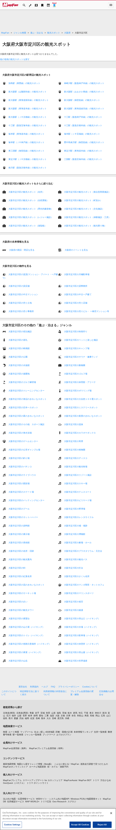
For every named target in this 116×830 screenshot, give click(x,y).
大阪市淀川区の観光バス (75, 559)
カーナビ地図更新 (37, 766)
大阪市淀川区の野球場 (74, 508)
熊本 (43, 718)
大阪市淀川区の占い (17, 601)
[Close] (111, 813)
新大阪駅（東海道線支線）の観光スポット (84, 108)
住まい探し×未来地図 (44, 732)
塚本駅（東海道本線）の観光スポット (26, 134)
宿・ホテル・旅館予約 (57, 766)
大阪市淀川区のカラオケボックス (80, 432)
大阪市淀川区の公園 (17, 356)
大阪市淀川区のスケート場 (21, 492)
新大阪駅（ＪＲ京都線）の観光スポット (27, 117)
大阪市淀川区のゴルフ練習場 (22, 382)
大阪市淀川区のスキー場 (75, 483)
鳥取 (87, 715)
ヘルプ (45, 686)
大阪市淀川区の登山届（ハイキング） (82, 652)
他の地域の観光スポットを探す (15, 59)
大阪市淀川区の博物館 (74, 534)
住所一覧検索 (100, 732)
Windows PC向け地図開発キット (86, 799)
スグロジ (72, 801)
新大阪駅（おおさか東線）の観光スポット (84, 91)
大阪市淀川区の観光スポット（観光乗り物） (85, 225)
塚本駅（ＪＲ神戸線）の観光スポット (26, 142)
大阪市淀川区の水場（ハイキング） (81, 627)
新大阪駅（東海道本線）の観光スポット (27, 108)
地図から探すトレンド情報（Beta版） (35, 764)
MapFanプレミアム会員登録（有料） (47, 748)
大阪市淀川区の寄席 (73, 441)
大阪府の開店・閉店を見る (21, 250)
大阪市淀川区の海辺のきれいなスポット (27, 399)
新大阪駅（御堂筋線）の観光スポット (82, 100)
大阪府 (67, 33)
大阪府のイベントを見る (76, 250)
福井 (14, 715)
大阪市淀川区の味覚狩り (75, 331)
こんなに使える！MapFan (66, 764)
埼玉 (81, 713)
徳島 (5, 718)
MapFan (5, 33)
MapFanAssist (70, 780)
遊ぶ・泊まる (36, 33)
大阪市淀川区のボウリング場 (78, 390)
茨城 (64, 713)
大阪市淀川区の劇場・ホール (78, 542)
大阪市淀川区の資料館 (19, 525)
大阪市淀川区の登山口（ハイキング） (82, 618)
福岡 (27, 718)
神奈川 (98, 713)
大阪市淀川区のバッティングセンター (26, 500)
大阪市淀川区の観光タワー (21, 610)
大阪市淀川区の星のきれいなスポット (26, 416)
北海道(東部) (9, 713)
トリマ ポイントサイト (37, 783)
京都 (63, 715)
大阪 (57, 715)
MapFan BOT (85, 780)
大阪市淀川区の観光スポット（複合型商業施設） (87, 192)
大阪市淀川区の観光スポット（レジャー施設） (30, 217)
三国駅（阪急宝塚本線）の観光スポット (83, 159)
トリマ (96, 780)
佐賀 (32, 718)
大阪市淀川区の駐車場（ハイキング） (82, 635)
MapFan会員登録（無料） (15, 748)
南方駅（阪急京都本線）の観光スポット (27, 167)
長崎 (38, 718)
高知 (21, 718)
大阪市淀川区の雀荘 (73, 601)
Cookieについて (89, 686)
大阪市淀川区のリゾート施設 (78, 475)
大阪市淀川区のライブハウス (22, 475)
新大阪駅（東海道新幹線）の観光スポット (28, 100)
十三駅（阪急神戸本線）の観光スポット (83, 117)
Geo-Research (59, 801)
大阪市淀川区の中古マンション (23, 294)
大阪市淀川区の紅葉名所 (20, 576)
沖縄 (67, 718)
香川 (10, 718)
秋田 (48, 713)
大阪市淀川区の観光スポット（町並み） (83, 200)
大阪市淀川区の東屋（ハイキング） (25, 652)
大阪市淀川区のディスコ (75, 458)
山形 (53, 713)
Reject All (102, 825)
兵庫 (68, 715)
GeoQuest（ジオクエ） (14, 783)
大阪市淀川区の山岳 (17, 660)
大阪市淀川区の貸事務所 (75, 286)
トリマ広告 (46, 801)
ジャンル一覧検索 (32, 734)
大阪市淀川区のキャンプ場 (76, 348)
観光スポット (53, 33)
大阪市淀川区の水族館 (19, 365)
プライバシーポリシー (68, 686)
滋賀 (52, 715)
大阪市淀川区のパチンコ (20, 466)
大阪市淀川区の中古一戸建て (78, 294)
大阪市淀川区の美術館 (19, 542)
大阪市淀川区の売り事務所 (21, 311)
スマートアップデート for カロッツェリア (43, 780)
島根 (92, 715)
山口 (108, 715)
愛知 (41, 715)
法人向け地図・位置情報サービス (19, 799)
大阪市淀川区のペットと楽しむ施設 (81, 340)
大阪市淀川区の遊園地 (19, 373)
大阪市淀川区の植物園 (74, 449)
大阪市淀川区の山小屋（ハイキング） (26, 627)
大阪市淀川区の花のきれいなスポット (26, 584)
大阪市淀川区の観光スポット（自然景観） (28, 200)
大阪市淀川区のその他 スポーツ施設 (26, 424)
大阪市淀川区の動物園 (74, 365)
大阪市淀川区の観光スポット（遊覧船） (27, 225)
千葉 (86, 713)
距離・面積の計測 (64, 732)
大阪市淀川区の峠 (16, 567)
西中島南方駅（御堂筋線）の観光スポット (84, 142)
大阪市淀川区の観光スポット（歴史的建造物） (30, 209)
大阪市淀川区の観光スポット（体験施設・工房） (87, 217)
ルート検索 (13, 732)
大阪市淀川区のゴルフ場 (75, 373)
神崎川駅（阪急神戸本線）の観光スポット (84, 83)
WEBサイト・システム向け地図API (52, 799)
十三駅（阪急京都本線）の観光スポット (83, 125)
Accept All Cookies (80, 825)
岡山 (97, 715)
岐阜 (30, 715)
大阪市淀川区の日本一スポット (23, 407)
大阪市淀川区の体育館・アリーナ (80, 382)
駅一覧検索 (18, 734)
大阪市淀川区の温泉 (73, 424)
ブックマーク (49, 734)
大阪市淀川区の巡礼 (17, 340)
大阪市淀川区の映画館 (19, 348)
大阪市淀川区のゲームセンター (23, 441)
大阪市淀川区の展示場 (19, 534)
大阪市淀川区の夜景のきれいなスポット (83, 416)
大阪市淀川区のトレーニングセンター (26, 390)
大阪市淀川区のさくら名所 (76, 576)
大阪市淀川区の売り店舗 (75, 302)
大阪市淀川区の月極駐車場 (76, 274)
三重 (46, 715)
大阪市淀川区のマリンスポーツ (79, 593)
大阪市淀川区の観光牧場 (75, 466)
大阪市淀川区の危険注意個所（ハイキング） (29, 643)
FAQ (53, 686)
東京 (91, 713)
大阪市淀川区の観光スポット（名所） (26, 192)
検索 (5, 732)
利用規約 (34, 686)
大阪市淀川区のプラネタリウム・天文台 (83, 551)
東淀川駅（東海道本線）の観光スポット (83, 151)
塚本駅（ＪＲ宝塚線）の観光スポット (82, 134)
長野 (25, 715)
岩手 (37, 713)
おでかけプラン (63, 734)
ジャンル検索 (19, 33)
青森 (32, 713)
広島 (103, 715)
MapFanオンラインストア (15, 766)
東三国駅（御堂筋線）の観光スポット (26, 151)
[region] (58, 819)
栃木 (70, 713)
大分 (49, 718)
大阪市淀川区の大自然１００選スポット (83, 399)
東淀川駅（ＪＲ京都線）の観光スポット (27, 159)
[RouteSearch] (30, 5)
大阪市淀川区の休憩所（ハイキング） (82, 643)
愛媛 (16, 718)
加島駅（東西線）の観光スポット (24, 83)
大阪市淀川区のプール (19, 508)
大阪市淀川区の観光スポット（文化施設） (84, 209)
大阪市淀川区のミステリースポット (81, 407)
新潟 (104, 713)
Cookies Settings (12, 825)
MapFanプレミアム (12, 780)
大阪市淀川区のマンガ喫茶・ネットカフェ (84, 584)
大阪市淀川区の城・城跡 (75, 525)
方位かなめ (105, 780)
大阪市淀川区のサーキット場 (22, 593)
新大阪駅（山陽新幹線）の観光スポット (27, 91)
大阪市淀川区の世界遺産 (75, 660)
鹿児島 (60, 718)
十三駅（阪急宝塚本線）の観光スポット (27, 125)
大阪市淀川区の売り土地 (20, 302)
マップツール (26, 732)
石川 (8, 715)
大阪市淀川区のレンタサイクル (79, 517)
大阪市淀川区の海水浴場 (20, 432)
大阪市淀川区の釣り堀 (19, 458)
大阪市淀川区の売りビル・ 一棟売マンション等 (86, 311)
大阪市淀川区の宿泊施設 (20, 331)
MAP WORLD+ (32, 801)
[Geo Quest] (54, 5)
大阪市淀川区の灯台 (73, 567)
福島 (59, 713)
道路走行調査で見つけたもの (94, 764)
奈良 (74, 715)
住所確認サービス (15, 801)
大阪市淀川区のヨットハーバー (23, 517)
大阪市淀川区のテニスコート (78, 492)
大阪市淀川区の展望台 (19, 618)
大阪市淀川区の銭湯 (73, 610)
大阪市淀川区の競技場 (19, 483)
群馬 (75, 713)
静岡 (36, 715)
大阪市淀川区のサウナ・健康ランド (81, 356)
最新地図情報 (9, 764)
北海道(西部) (22, 713)
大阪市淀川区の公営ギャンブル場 (24, 449)
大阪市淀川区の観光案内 (20, 559)
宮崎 (54, 718)
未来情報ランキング (83, 732)
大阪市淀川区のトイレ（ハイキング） (26, 635)
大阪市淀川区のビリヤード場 (78, 500)
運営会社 (23, 686)
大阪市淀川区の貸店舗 (19, 286)
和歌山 (80, 715)
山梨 (19, 715)
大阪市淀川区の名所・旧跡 (21, 551)
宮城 (42, 713)
